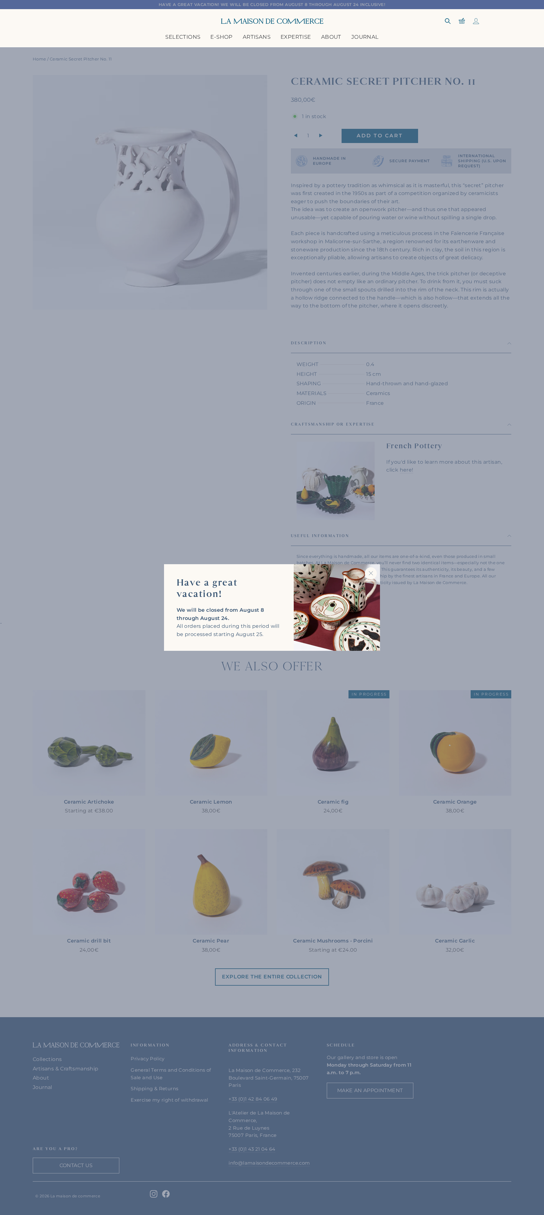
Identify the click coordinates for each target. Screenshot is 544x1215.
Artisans (256, 37)
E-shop (221, 37)
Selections (182, 37)
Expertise (295, 37)
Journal (365, 37)
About (331, 37)
